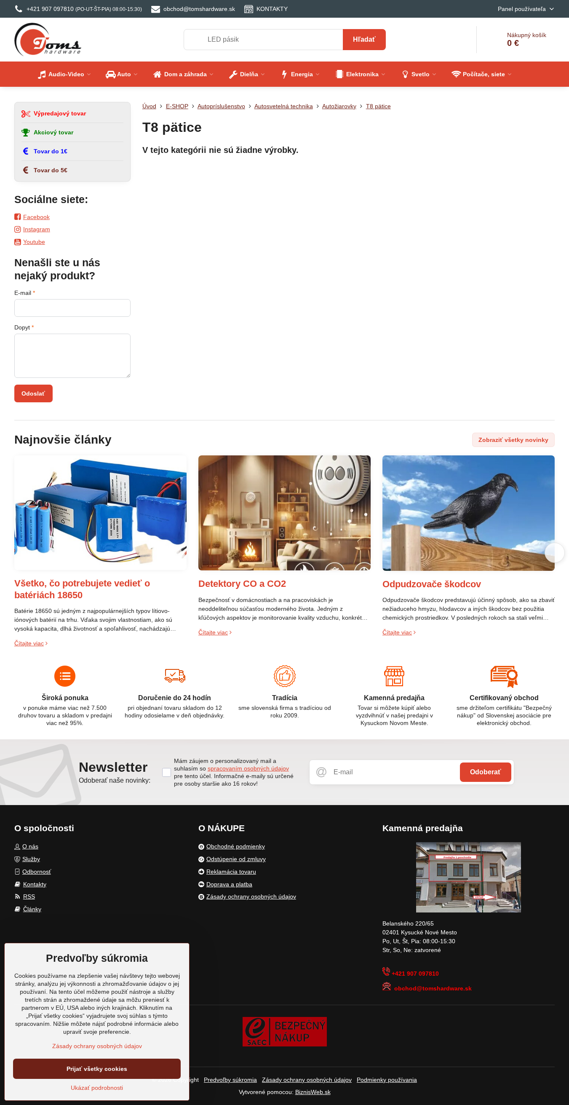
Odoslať (33, 393)
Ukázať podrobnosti (97, 1087)
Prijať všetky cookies (97, 1068)
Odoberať (485, 772)
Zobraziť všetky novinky (513, 439)
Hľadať (364, 39)
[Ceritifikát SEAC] (285, 1031)
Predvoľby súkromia (230, 1079)
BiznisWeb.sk (313, 1092)
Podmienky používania (387, 1079)
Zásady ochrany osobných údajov (307, 1079)
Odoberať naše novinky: (114, 780)
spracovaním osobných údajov (248, 768)
